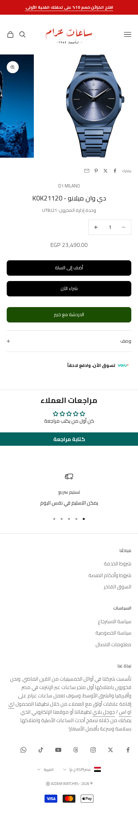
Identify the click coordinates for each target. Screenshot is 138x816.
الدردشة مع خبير (69, 314)
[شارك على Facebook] (115, 170)
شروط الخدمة (117, 563)
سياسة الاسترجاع (114, 621)
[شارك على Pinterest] (96, 170)
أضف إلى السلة (69, 267)
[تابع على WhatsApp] (23, 749)
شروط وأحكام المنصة (109, 575)
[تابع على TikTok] (41, 749)
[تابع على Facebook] (128, 749)
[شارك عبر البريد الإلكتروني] (86, 170)
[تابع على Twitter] (110, 749)
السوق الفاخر (117, 586)
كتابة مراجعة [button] (69, 439)
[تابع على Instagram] (93, 749)
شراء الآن (69, 288)
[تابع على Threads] (75, 749)
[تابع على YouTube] (58, 749)
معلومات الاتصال (113, 644)
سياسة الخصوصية (113, 633)
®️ (48, 783)
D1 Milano (69, 186)
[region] (69, 489)
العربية (49, 770)
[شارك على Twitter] (105, 170)
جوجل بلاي (103, 712)
